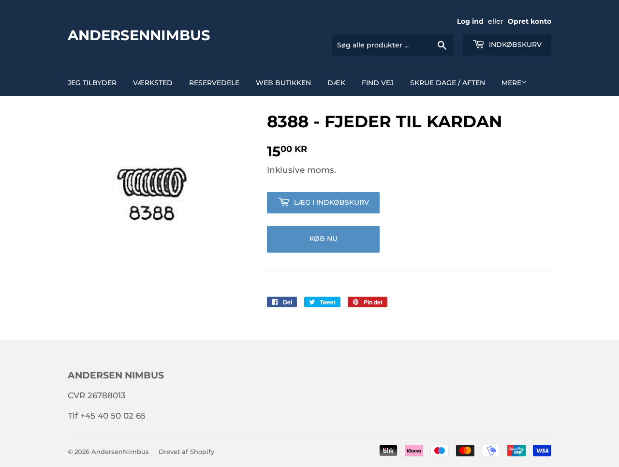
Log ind (470, 21)
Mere (511, 82)
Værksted (153, 82)
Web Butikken (283, 82)
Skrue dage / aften (447, 82)
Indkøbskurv (514, 44)
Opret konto (529, 21)
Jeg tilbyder (92, 82)
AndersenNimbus (139, 35)
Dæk (336, 82)
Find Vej (378, 82)
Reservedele (214, 82)
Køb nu (324, 238)
